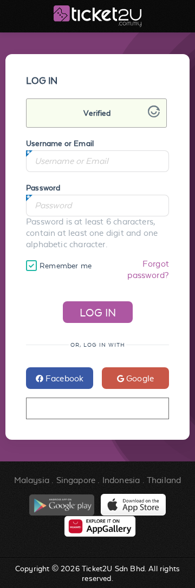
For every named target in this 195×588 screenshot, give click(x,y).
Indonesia (121, 480)
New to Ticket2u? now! (97, 408)
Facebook (63, 378)
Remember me (66, 265)
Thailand (164, 480)
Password (43, 187)
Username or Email (60, 143)
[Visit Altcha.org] (154, 114)
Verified (96, 113)
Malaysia (31, 480)
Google (139, 378)
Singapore (76, 480)
